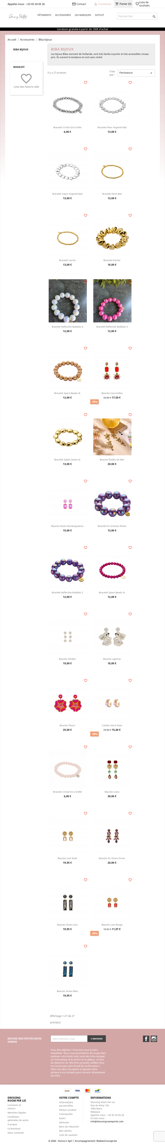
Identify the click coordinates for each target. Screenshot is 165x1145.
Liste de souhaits (142, 4)
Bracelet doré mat (112, 193)
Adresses (64, 1122)
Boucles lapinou (112, 658)
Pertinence (136, 73)
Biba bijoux (20, 49)
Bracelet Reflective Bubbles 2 (67, 592)
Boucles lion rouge (112, 924)
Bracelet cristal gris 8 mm (67, 127)
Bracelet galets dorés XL (67, 459)
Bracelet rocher (112, 260)
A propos (12, 1124)
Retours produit (67, 1109)
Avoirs (62, 1118)
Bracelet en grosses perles (112, 526)
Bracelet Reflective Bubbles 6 (67, 326)
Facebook (146, 1039)
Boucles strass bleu (67, 991)
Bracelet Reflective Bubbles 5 (112, 326)
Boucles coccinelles (112, 393)
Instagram (154, 1039)
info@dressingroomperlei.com (107, 1121)
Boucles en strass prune (112, 858)
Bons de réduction (69, 1126)
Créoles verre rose (112, 725)
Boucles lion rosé (67, 858)
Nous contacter (16, 1132)
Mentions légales (17, 1112)
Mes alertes (65, 1130)
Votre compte (69, 1097)
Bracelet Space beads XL (67, 393)
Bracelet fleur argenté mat (112, 127)
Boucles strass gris (67, 924)
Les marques (83, 15)
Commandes (66, 1114)
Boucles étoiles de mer (112, 459)
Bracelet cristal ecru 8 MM (67, 791)
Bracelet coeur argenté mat (67, 193)
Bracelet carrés (67, 260)
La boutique (14, 1128)
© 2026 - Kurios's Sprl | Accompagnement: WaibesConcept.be (82, 1140)
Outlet (99, 15)
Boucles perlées (67, 658)
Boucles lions (112, 791)
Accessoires (63, 15)
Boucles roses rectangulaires (67, 526)
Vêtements (44, 15)
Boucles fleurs (67, 725)
